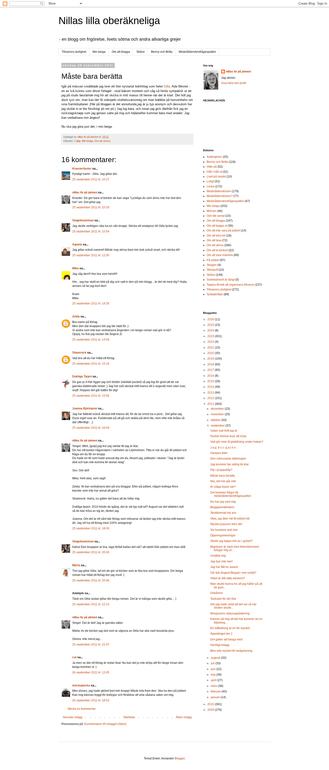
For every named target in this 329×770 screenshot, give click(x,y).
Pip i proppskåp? (221, 470)
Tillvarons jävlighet (74, 51)
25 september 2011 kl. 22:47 (90, 644)
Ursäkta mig (218, 555)
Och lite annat (216, 215)
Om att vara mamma (220, 255)
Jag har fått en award (224, 567)
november (218, 414)
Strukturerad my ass (223, 512)
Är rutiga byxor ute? (223, 486)
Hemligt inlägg (219, 645)
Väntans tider (219, 453)
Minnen (212, 211)
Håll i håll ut (214, 171)
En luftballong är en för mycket (230, 628)
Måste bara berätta (222, 475)
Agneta (77, 244)
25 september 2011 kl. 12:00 (90, 255)
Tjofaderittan (215, 294)
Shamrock (79, 352)
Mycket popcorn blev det (226, 524)
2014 (211, 386)
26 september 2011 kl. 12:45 (90, 672)
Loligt (77, 140)
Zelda (76, 316)
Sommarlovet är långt (221, 279)
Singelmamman (83, 220)
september (218, 425)
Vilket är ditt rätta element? (227, 578)
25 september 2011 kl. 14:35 (90, 303)
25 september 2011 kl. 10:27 (90, 179)
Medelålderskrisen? (220, 196)
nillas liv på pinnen (84, 192)
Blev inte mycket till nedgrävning (231, 650)
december (218, 408)
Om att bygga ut (217, 225)
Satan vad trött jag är (223, 430)
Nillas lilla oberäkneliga (109, 20)
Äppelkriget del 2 (221, 633)
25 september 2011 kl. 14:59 (90, 339)
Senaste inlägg (72, 717)
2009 (211, 709)
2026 (211, 319)
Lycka (210, 186)
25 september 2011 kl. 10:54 (90, 231)
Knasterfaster (82, 168)
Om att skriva (102, 140)
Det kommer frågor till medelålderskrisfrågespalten (230, 494)
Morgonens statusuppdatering (230, 613)
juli (213, 663)
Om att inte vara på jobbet (223, 230)
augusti (216, 657)
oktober (216, 420)
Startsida (129, 717)
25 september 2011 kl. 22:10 (90, 604)
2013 (211, 392)
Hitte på (212, 166)
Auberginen (214, 156)
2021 (211, 347)
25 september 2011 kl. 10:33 (90, 207)
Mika (75, 268)
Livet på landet (216, 176)
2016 (211, 375)
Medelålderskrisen (219, 191)
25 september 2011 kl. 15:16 (90, 363)
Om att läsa (214, 240)
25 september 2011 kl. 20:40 (90, 552)
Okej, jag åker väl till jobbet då (230, 518)
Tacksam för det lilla (223, 598)
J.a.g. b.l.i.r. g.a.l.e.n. (223, 447)
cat (74, 657)
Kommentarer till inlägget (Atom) (105, 724)
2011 (211, 404)
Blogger (180, 758)
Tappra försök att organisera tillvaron (230, 284)
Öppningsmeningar (223, 535)
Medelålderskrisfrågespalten (197, 51)
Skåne (140, 51)
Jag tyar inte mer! (221, 561)
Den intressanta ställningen (228, 458)
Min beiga (98, 51)
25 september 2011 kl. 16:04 (90, 427)
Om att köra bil (216, 235)
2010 (211, 704)
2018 (211, 364)
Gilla (167, 86)
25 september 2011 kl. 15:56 (90, 395)
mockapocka (81, 685)
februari (216, 691)
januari (216, 697)
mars (214, 686)
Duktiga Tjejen (82, 376)
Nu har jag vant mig (223, 501)
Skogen (212, 265)
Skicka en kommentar (81, 709)
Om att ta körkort (217, 250)
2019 (211, 358)
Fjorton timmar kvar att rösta (228, 436)
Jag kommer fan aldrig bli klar (229, 464)
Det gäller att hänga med (226, 639)
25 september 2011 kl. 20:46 (90, 580)
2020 (211, 353)
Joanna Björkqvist (84, 408)
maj (213, 674)
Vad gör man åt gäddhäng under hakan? (236, 441)
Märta (76, 565)
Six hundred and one (224, 530)
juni (213, 669)
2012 (211, 398)
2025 (211, 325)
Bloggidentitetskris (222, 507)
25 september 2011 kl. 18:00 (90, 528)
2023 (211, 336)
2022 (211, 341)
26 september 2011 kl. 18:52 (90, 700)
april (214, 680)
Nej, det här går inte (223, 481)
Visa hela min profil (233, 83)
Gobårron (216, 593)
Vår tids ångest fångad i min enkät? (233, 572)
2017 (211, 370)
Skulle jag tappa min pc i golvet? (231, 541)
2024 (211, 330)
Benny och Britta (161, 51)
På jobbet (213, 260)
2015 (211, 381)
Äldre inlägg (184, 717)
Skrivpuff (212, 269)
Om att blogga (121, 51)
